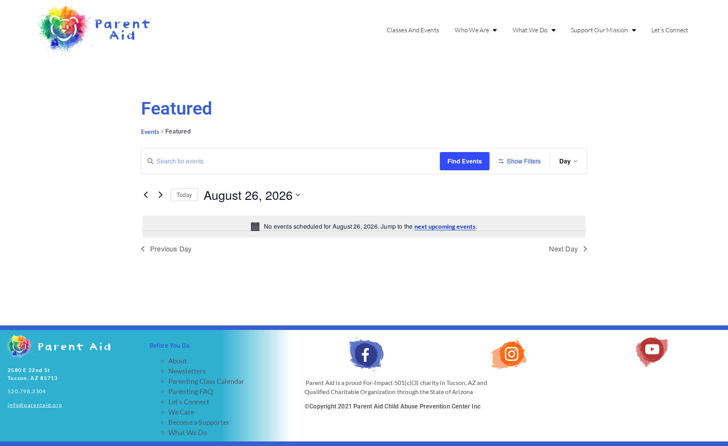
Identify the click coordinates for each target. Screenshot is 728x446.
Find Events (464, 161)
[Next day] (160, 194)
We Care (181, 412)
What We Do (530, 30)
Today (184, 194)
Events (150, 131)
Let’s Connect (670, 30)
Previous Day (170, 248)
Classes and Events (413, 30)
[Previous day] (145, 194)
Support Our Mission (599, 30)
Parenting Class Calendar (206, 381)
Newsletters (187, 371)
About (177, 360)
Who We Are (472, 30)
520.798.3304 (27, 391)
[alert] (364, 226)
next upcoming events (444, 226)
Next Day (563, 248)
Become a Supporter (199, 422)
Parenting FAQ (190, 391)
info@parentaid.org (35, 405)
